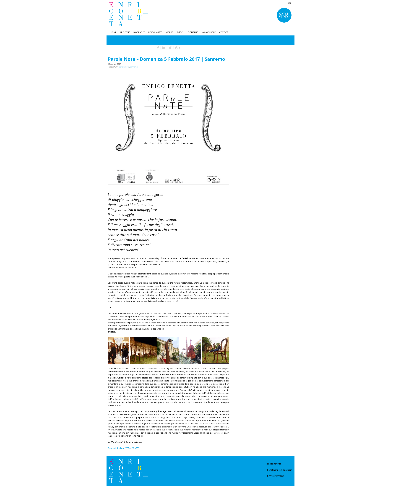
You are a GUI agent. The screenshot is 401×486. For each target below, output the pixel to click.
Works (169, 32)
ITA (289, 3)
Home (113, 32)
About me (125, 32)
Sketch (180, 32)
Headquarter (155, 32)
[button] (284, 15)
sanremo (134, 67)
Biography (139, 32)
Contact (223, 32)
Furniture (193, 32)
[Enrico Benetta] (128, 471)
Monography (209, 32)
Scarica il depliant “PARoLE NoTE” (123, 448)
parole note (124, 67)
